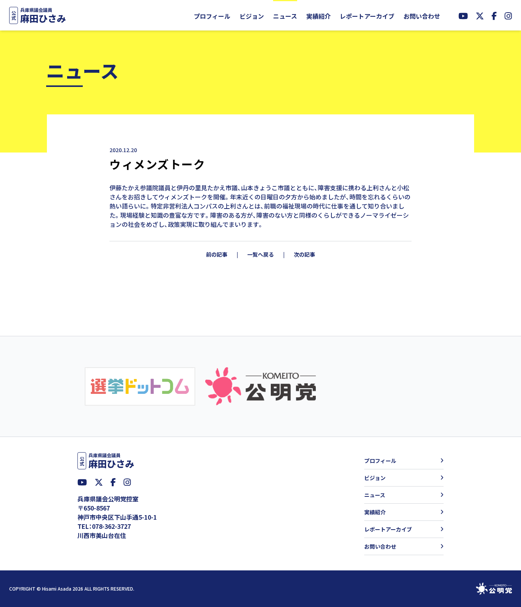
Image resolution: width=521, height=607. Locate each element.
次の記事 (304, 254)
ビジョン (252, 16)
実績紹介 (318, 16)
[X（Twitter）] (480, 15)
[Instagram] (508, 15)
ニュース (285, 16)
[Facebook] (494, 15)
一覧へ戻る (260, 254)
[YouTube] (463, 15)
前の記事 (216, 254)
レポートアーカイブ (367, 16)
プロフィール (212, 16)
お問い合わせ (422, 16)
